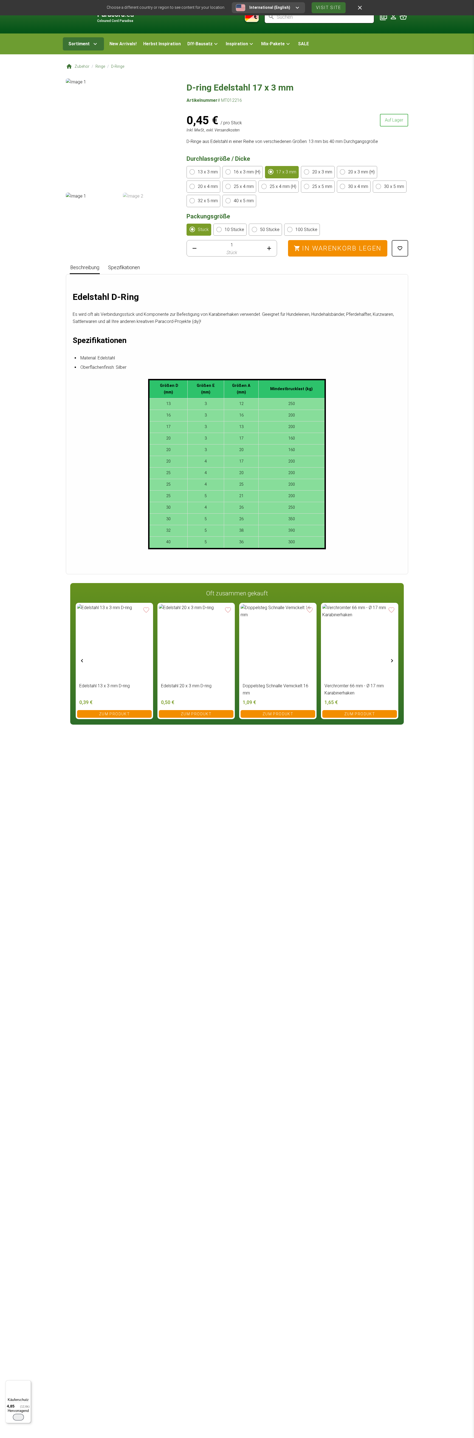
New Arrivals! (123, 43)
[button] (203, 44)
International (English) (269, 7)
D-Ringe (117, 66)
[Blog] (383, 17)
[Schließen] (360, 7)
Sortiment (79, 43)
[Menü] (27, 1383)
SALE (303, 43)
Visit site (328, 7)
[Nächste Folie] (392, 660)
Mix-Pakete (273, 43)
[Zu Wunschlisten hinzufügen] (400, 248)
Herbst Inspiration (162, 43)
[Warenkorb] (403, 17)
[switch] (18, 1417)
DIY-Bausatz (200, 43)
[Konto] (393, 17)
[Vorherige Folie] (82, 660)
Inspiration (237, 43)
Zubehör (82, 66)
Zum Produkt (114, 714)
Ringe (100, 66)
